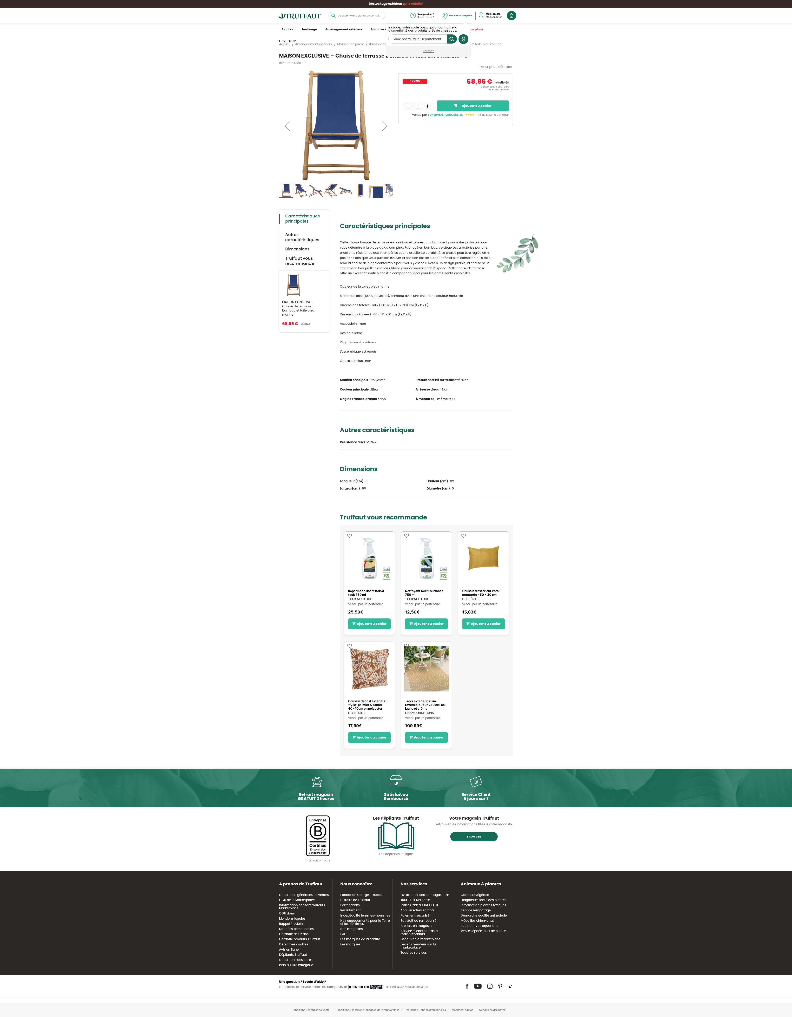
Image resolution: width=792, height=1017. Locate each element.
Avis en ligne (289, 949)
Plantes (287, 29)
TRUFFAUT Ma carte (415, 900)
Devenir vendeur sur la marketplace (418, 946)
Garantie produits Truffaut (299, 939)
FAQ (343, 934)
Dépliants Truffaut (293, 954)
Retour (289, 41)
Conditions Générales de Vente (310, 1010)
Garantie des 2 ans (294, 934)
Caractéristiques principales (302, 218)
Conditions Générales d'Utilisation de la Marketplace (367, 1010)
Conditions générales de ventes (304, 895)
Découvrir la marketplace (420, 939)
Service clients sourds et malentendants (419, 933)
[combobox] (357, 15)
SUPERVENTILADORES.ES (445, 114)
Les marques (350, 944)
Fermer (428, 51)
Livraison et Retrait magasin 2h (425, 895)
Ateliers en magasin (416, 925)
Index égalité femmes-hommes (365, 915)
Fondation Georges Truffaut (362, 895)
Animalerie (379, 29)
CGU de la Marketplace (297, 900)
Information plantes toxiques (483, 905)
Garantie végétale (475, 895)
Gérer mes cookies (293, 944)
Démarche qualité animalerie (484, 915)
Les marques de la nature (360, 939)
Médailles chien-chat (477, 920)
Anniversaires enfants (418, 910)
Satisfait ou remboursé (418, 920)
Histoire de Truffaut (355, 900)
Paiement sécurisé (415, 915)
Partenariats (350, 905)
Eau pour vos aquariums (480, 925)
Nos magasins (351, 929)
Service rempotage (476, 910)
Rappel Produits (291, 923)
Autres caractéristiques (302, 237)
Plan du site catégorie (296, 965)
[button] (287, 126)
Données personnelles (296, 929)
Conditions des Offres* (493, 1010)
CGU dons (287, 913)
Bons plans (475, 29)
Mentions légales (292, 918)
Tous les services (414, 952)
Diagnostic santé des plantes (483, 900)
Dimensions (297, 249)
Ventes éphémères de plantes (484, 931)
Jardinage (309, 29)
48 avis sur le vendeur (493, 114)
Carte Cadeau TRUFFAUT (419, 905)
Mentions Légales (462, 1010)
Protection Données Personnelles (425, 1010)
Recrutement (350, 910)
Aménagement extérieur (343, 29)
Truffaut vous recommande (299, 261)
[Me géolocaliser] (463, 39)
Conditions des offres (295, 960)
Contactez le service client (300, 987)
